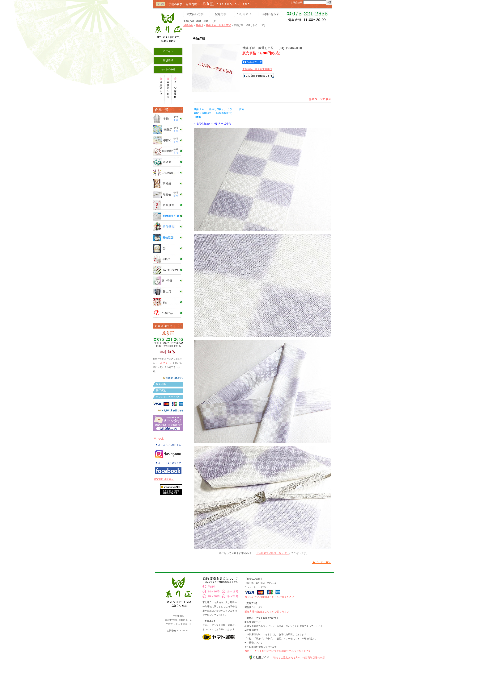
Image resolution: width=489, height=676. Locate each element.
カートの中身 (168, 69)
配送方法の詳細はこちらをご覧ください (266, 611)
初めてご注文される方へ (286, 657)
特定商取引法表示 (164, 479)
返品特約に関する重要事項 (257, 69)
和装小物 (188, 25)
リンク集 (159, 438)
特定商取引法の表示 (314, 657)
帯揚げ (199, 25)
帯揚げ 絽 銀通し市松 (218, 25)
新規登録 (168, 60)
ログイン (168, 51)
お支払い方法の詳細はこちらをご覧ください (269, 596)
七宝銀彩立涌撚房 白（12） (272, 553)
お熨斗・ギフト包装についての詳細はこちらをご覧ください (278, 650)
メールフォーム (163, 363)
